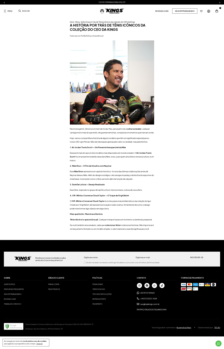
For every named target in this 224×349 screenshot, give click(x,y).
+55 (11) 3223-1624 (148, 298)
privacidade (97, 284)
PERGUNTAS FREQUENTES (14, 289)
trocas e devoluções (102, 294)
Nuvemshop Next (184, 327)
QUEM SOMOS (9, 284)
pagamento (97, 304)
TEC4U (217, 327)
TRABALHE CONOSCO (12, 304)
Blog (77, 22)
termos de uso (98, 289)
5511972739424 (147, 293)
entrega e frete (99, 299)
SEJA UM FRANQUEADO (185, 11)
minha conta (53, 284)
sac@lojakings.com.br (150, 304)
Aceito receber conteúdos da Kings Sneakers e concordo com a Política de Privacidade (122, 262)
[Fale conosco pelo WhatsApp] (218, 343)
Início (72, 22)
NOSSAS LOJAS (162, 11)
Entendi (40, 344)
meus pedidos (54, 289)
